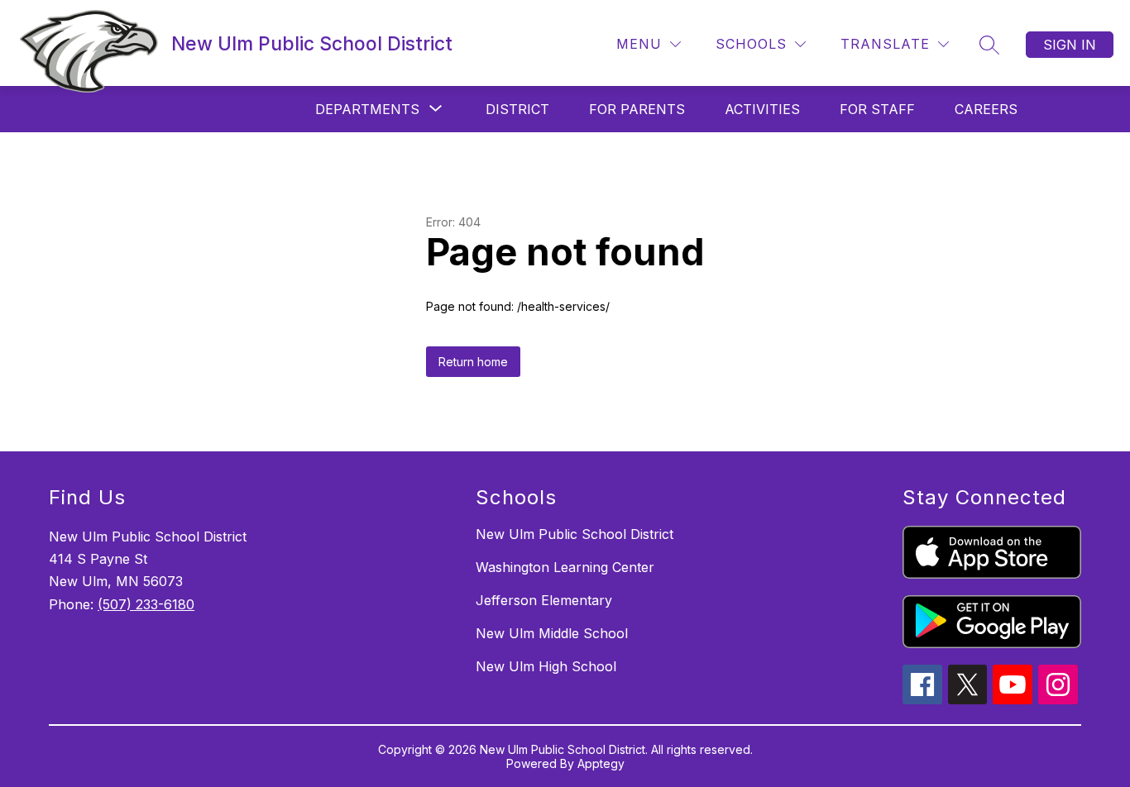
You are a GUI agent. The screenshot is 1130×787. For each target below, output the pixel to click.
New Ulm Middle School (552, 633)
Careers (986, 109)
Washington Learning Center (565, 567)
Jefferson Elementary (544, 600)
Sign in (1069, 44)
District (517, 109)
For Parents (637, 109)
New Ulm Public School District (574, 534)
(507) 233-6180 (146, 604)
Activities (762, 109)
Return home (473, 362)
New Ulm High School (546, 666)
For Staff (877, 109)
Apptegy (601, 763)
